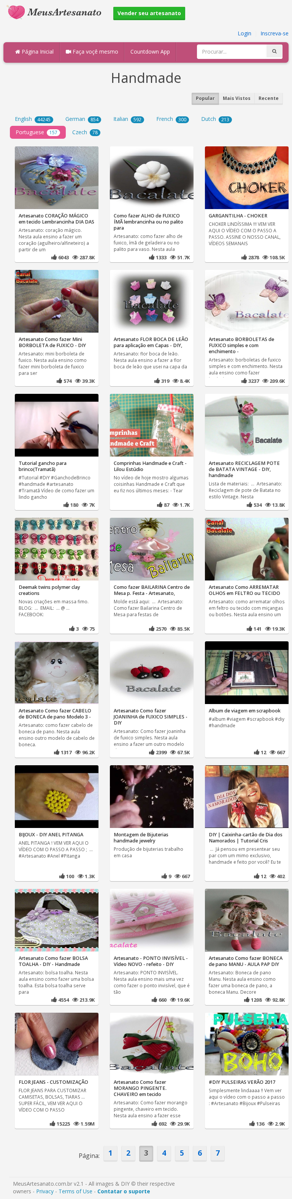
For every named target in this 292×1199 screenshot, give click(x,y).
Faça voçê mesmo (94, 51)
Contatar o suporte (123, 1191)
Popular (205, 98)
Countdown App (150, 51)
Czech (85, 132)
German (81, 118)
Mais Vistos (237, 98)
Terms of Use (75, 1191)
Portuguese (36, 132)
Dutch (215, 118)
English (33, 118)
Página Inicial (37, 51)
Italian (127, 118)
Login (244, 33)
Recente (269, 98)
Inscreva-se (274, 33)
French (171, 118)
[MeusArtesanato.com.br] (56, 11)
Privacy (45, 1191)
